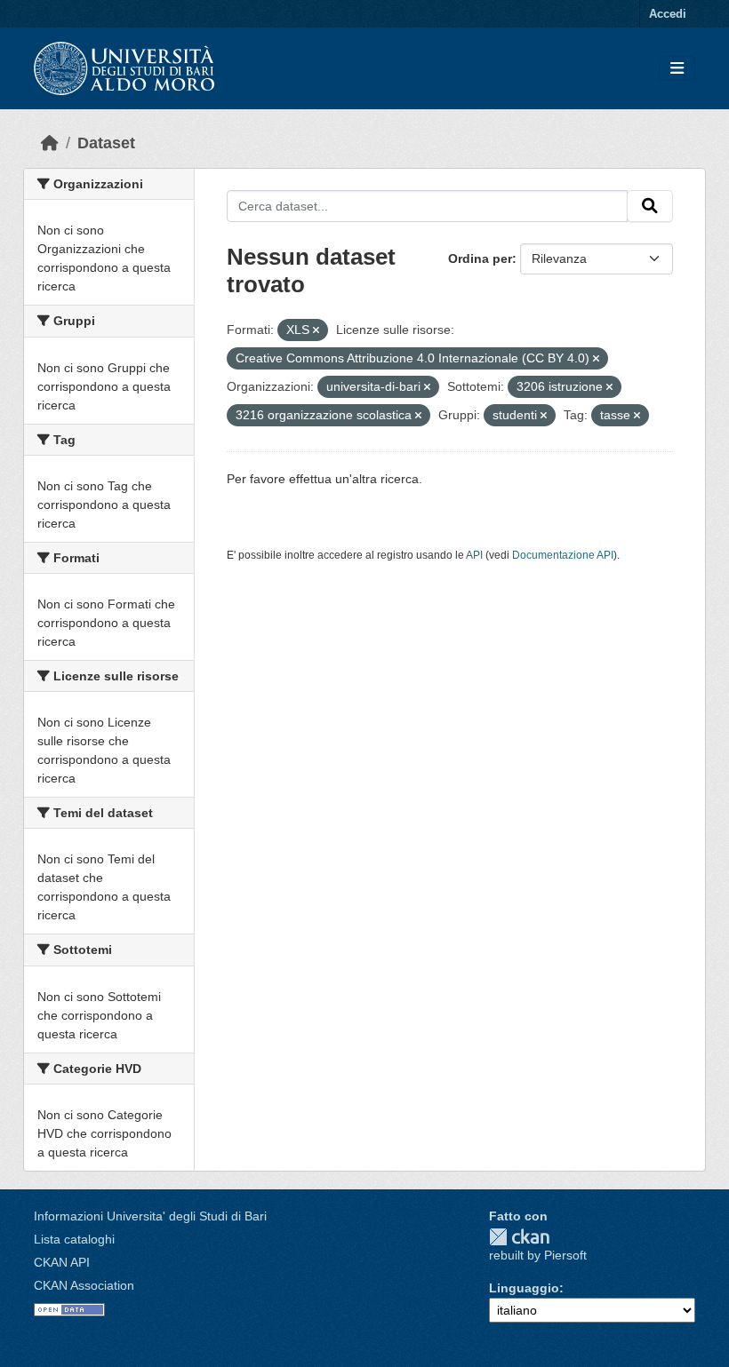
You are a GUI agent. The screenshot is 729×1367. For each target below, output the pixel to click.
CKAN (519, 1237)
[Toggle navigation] (677, 69)
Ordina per (480, 258)
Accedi (667, 13)
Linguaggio (524, 1288)
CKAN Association (84, 1285)
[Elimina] (316, 330)
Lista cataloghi (74, 1239)
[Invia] (650, 206)
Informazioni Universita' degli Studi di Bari (150, 1216)
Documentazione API (562, 555)
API (474, 555)
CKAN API (62, 1262)
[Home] (50, 143)
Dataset (106, 143)
